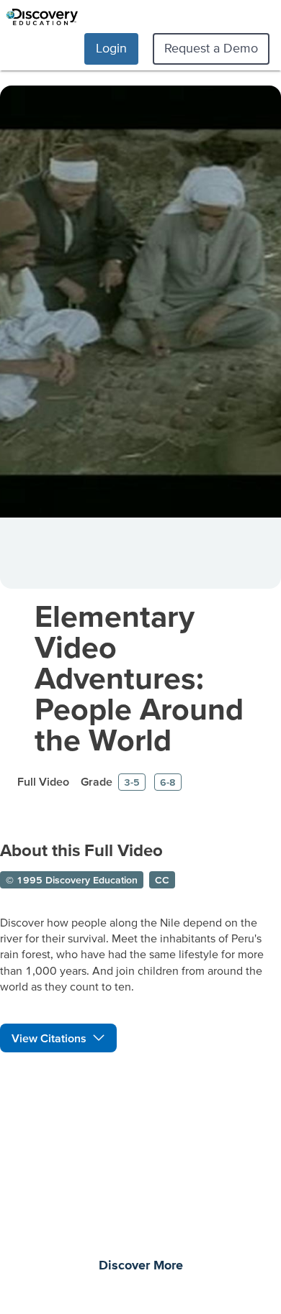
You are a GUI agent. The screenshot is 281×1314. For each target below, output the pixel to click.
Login (111, 47)
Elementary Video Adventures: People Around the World (139, 677)
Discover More (141, 1265)
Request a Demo (211, 47)
